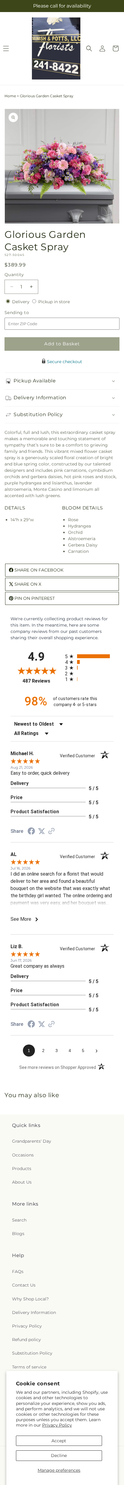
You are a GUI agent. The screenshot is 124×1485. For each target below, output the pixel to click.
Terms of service (29, 1367)
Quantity (14, 274)
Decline (59, 1455)
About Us (22, 1182)
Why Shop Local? (30, 1299)
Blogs (18, 1233)
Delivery (21, 301)
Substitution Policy (32, 1353)
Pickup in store (54, 301)
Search (19, 1220)
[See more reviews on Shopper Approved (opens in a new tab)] (51, 831)
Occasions (23, 1155)
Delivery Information (34, 1312)
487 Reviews (42, 681)
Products (21, 1168)
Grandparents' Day (31, 1141)
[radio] (89, 656)
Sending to (26, 313)
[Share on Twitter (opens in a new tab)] (41, 831)
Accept (58, 1440)
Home (10, 96)
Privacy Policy (57, 1425)
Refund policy (26, 1339)
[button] (89, 48)
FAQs (17, 1271)
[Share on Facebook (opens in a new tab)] (31, 832)
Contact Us (24, 1285)
